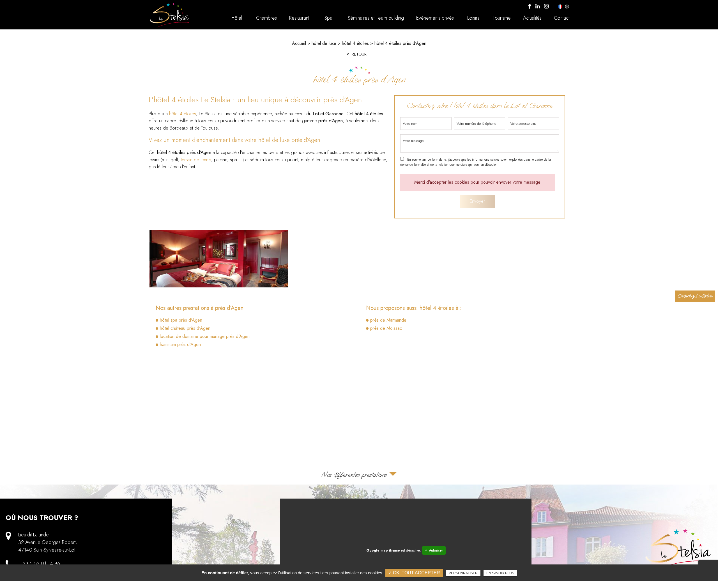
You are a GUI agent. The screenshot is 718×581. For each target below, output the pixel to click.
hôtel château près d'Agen (185, 328)
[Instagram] (546, 7)
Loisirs (473, 18)
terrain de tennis (196, 159)
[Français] (560, 6)
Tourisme (502, 18)
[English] (566, 6)
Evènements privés (435, 18)
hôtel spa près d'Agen (181, 320)
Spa (328, 18)
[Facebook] (529, 7)
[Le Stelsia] (170, 27)
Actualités (532, 18)
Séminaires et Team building (376, 18)
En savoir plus (500, 573)
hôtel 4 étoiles (182, 113)
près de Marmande (388, 320)
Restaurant (299, 18)
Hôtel (236, 18)
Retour (359, 54)
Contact (561, 18)
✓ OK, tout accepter (414, 572)
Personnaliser (463, 573)
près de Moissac (386, 328)
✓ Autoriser (434, 550)
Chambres (266, 18)
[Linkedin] (537, 7)
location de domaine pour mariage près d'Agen (205, 336)
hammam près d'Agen (180, 344)
